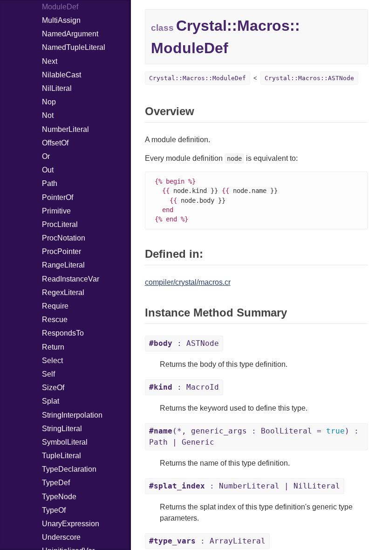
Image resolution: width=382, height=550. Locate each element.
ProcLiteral (60, 224)
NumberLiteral (65, 129)
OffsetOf (55, 143)
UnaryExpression (70, 524)
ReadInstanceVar (70, 279)
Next (49, 61)
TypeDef (56, 483)
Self (48, 374)
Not (48, 115)
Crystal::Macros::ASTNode (309, 78)
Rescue (55, 319)
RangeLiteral (63, 265)
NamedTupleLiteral (73, 47)
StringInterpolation (72, 415)
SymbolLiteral (65, 442)
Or (46, 156)
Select (52, 360)
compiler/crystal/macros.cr (188, 282)
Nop (49, 102)
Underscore (61, 537)
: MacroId (184, 387)
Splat (50, 401)
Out (48, 170)
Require (55, 306)
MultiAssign (61, 20)
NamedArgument (70, 34)
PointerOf (57, 197)
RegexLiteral (63, 292)
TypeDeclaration (69, 469)
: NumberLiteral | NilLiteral (244, 485)
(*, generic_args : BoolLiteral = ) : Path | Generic (254, 436)
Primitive (56, 211)
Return (53, 347)
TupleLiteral (61, 456)
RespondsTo (63, 333)
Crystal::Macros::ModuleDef (197, 78)
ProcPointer (61, 251)
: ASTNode (184, 343)
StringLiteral (62, 429)
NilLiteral (57, 88)
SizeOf (53, 388)
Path (49, 183)
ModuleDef (60, 7)
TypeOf (54, 510)
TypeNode (59, 497)
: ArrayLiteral (207, 540)
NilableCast (61, 75)
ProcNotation (63, 238)
